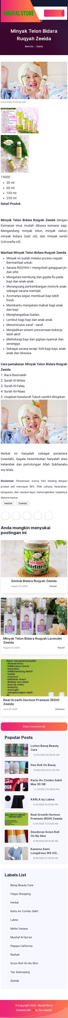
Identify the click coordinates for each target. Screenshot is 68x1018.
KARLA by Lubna (42, 799)
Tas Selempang (20, 972)
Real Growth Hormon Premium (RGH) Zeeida (31, 702)
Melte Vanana (19, 928)
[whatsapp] (27, 515)
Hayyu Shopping (20, 894)
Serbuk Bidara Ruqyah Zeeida (34, 581)
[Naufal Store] (19, 13)
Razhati (15, 954)
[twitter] (16, 515)
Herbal (8, 503)
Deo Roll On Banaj (43, 765)
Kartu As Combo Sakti (24, 911)
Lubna (14, 920)
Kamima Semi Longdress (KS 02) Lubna (44, 851)
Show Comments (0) (34, 726)
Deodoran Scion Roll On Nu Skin (45, 834)
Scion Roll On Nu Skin (24, 963)
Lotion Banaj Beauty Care (45, 748)
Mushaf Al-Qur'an (21, 937)
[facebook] (54, 3)
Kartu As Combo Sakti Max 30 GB (46, 782)
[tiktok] (62, 3)
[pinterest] (38, 515)
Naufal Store (45, 1005)
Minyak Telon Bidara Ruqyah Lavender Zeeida (32, 640)
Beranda (29, 46)
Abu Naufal (45, 1010)
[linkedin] (49, 515)
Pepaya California (21, 946)
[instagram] (58, 3)
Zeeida (39, 46)
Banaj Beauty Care (21, 885)
